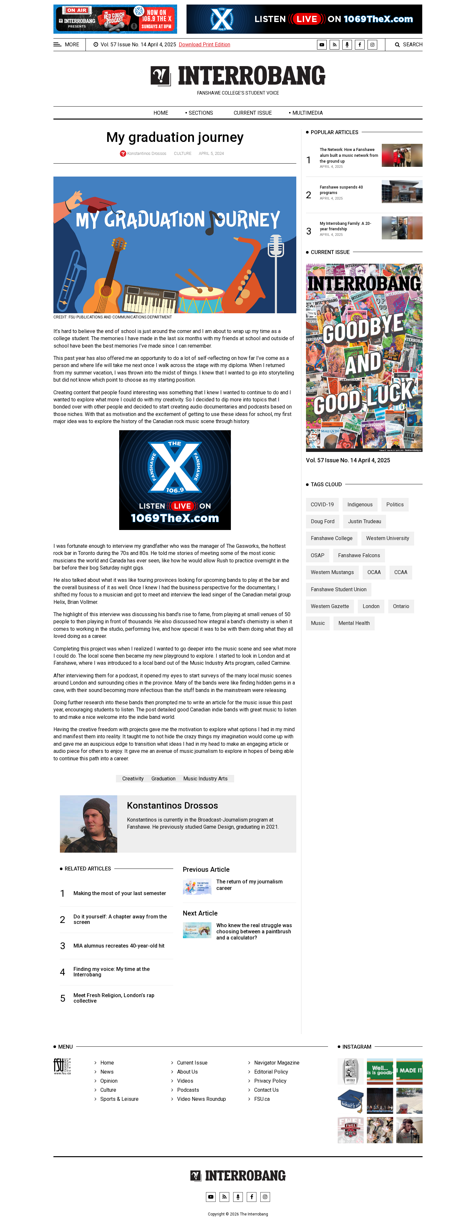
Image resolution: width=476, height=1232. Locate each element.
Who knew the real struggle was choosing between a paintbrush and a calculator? (254, 931)
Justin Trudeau (364, 521)
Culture (182, 153)
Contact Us (264, 1090)
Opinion (107, 1081)
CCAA (400, 572)
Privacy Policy (268, 1081)
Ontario (401, 606)
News (105, 1072)
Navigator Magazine (275, 1063)
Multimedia (307, 113)
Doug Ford (322, 521)
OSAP (317, 555)
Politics (395, 504)
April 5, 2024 (211, 153)
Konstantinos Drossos (146, 153)
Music (318, 623)
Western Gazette (330, 606)
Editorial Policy (269, 1072)
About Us (185, 1072)
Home (160, 113)
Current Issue (253, 113)
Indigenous (360, 504)
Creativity (133, 779)
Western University (387, 538)
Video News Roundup (199, 1099)
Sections (201, 113)
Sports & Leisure (117, 1099)
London (371, 606)
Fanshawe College (332, 538)
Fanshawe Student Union (339, 589)
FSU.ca (260, 1099)
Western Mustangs (332, 572)
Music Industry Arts (205, 779)
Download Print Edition (204, 44)
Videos (183, 1081)
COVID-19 (322, 504)
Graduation (164, 779)
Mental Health (354, 623)
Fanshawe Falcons (359, 555)
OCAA (374, 572)
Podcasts (186, 1090)
